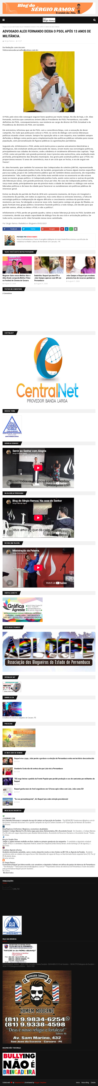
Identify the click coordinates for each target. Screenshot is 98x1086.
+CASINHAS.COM (9, 818)
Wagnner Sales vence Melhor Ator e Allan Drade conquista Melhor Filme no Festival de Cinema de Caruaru (16, 278)
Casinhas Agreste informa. (12, 850)
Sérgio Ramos (9, 41)
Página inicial (7, 27)
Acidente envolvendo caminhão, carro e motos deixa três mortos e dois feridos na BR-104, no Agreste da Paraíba (44, 852)
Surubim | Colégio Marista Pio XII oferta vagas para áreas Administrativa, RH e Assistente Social (37, 831)
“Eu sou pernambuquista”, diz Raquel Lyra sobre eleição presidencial (41, 799)
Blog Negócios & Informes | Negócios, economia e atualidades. (25, 829)
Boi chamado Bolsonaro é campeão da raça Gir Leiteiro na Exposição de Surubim (32, 820)
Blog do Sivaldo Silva (10, 839)
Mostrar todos (8, 873)
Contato (93, 1082)
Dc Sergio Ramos (9, 863)
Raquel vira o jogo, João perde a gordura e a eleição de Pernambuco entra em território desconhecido (54, 758)
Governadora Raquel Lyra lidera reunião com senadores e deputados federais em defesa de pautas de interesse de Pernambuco (49, 865)
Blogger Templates (40, 1082)
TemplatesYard (19, 1082)
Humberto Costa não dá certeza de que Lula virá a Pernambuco (38, 769)
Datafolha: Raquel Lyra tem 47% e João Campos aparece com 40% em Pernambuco (47, 278)
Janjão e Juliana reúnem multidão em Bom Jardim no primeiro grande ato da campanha (34, 842)
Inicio (78, 1082)
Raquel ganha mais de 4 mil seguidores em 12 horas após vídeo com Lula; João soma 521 (49, 789)
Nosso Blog (85, 1082)
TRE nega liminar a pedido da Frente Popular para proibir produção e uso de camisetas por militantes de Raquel (54, 780)
